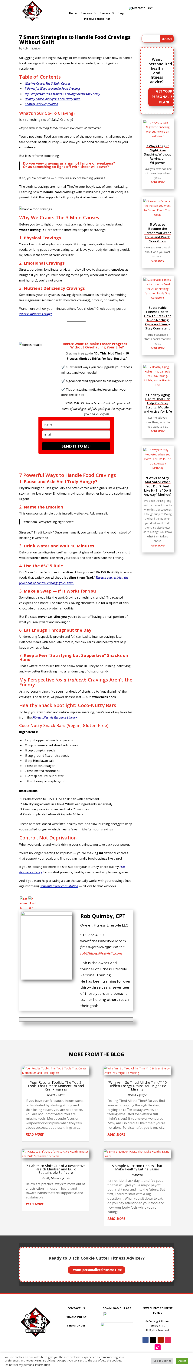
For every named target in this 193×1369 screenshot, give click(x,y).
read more (158, 182)
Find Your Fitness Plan (96, 18)
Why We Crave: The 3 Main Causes (47, 83)
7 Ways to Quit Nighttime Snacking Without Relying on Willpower (157, 154)
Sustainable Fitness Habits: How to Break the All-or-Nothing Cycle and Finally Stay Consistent (157, 317)
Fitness (60, 1095)
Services (86, 13)
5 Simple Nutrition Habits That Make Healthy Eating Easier (137, 1167)
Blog (121, 13)
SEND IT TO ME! (76, 446)
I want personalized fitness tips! (96, 1270)
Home (73, 13)
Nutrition (36, 48)
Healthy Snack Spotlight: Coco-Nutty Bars (52, 99)
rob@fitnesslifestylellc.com (101, 953)
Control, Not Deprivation (41, 104)
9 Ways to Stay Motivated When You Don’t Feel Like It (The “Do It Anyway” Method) (157, 486)
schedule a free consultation (59, 886)
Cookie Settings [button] (162, 1360)
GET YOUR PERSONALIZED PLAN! (164, 96)
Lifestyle (65, 1178)
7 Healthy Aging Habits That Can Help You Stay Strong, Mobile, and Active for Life (157, 403)
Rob (25, 48)
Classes (105, 13)
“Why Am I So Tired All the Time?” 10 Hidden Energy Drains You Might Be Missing (137, 1085)
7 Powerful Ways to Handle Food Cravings (52, 89)
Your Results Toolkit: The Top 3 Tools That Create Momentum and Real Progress (56, 1085)
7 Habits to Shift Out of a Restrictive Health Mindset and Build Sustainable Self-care (55, 1169)
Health (51, 1095)
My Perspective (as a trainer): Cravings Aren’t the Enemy (62, 94)
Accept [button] (182, 1360)
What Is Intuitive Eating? (35, 314)
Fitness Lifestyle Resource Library (54, 717)
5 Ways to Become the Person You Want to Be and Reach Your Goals (157, 232)
